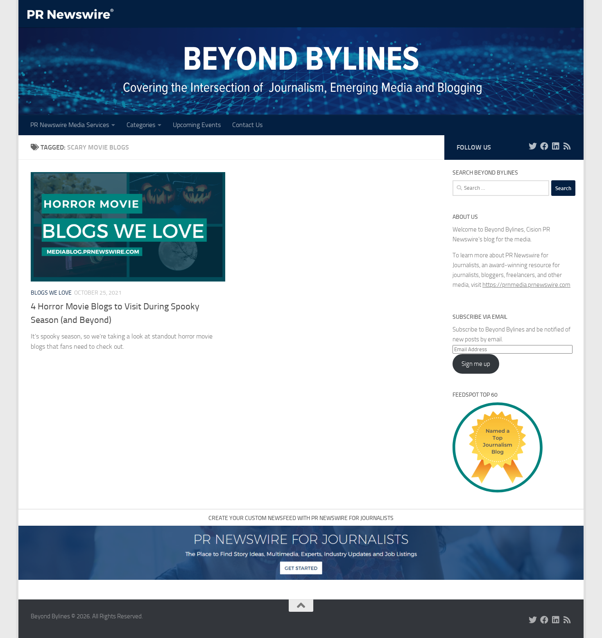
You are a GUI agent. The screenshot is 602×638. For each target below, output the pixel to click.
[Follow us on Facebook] (544, 146)
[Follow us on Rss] (567, 146)
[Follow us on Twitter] (533, 146)
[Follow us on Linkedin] (556, 146)
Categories (141, 125)
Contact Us (247, 125)
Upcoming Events (197, 125)
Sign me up (476, 364)
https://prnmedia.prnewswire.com (526, 284)
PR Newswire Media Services (69, 125)
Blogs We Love (51, 292)
